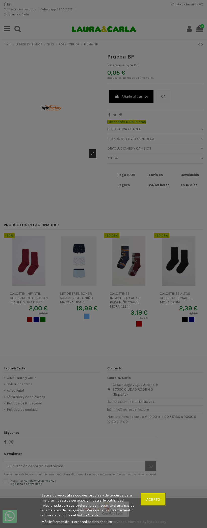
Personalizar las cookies (92, 522)
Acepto (153, 499)
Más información (55, 522)
